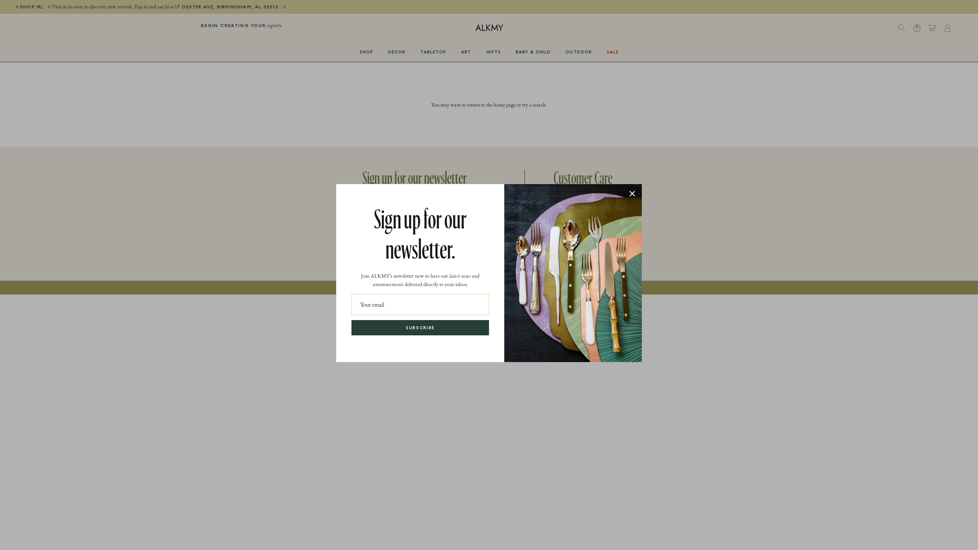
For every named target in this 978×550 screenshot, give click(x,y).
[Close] (632, 193)
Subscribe (420, 327)
